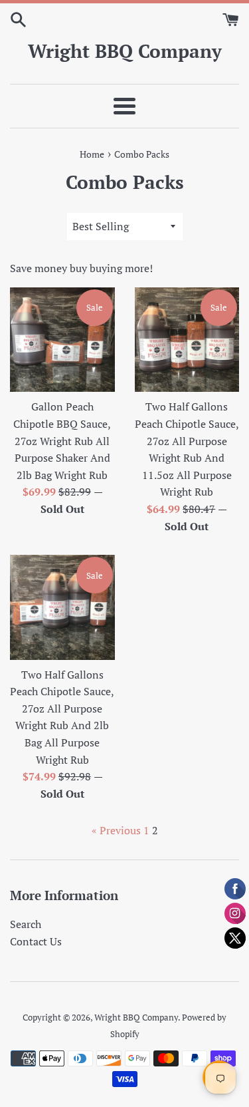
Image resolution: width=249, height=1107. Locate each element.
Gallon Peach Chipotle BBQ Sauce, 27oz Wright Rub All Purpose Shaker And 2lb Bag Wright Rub (62, 440)
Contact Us (36, 941)
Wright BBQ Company (125, 51)
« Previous (116, 830)
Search (25, 924)
